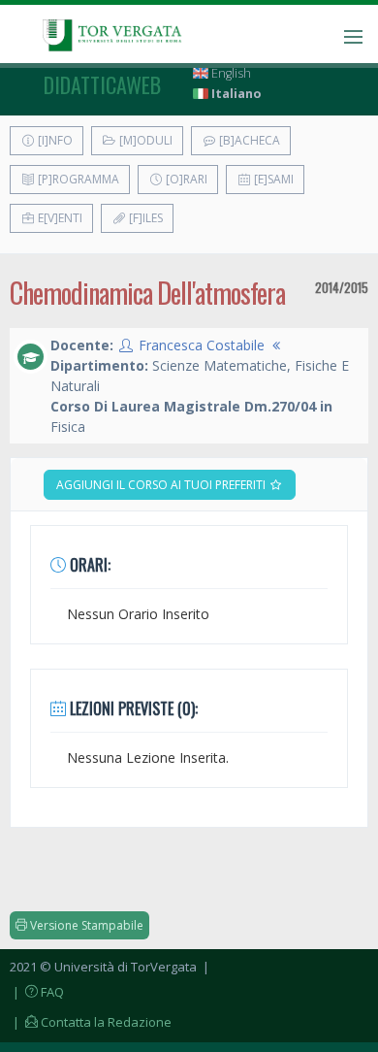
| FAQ (37, 992)
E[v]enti (58, 218)
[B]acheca (248, 140)
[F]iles (144, 218)
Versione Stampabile (85, 925)
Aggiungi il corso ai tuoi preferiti (162, 485)
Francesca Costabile (202, 345)
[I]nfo (54, 140)
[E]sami (272, 179)
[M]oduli (144, 140)
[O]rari (185, 179)
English (229, 73)
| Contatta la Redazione (91, 1022)
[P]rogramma (77, 179)
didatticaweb (102, 84)
